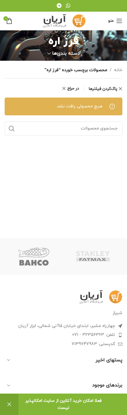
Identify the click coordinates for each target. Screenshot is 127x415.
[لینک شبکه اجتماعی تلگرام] (59, 6)
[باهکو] (34, 256)
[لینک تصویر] (100, 296)
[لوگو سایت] (64, 20)
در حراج (73, 88)
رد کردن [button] (9, 404)
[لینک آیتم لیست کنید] (63, 335)
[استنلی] (92, 256)
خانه (118, 70)
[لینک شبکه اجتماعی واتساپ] (68, 6)
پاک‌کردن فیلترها (103, 89)
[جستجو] (12, 128)
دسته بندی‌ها (66, 53)
